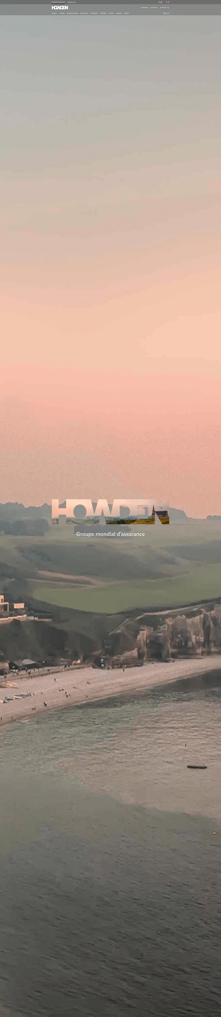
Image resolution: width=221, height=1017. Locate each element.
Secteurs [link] (54, 13)
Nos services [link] (84, 13)
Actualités (103, 13)
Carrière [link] (111, 13)
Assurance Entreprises (58, 2)
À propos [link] (119, 13)
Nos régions (94, 13)
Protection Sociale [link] (72, 13)
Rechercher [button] (163, 7)
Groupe (160, 2)
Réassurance (72, 2)
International (154, 7)
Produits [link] (62, 13)
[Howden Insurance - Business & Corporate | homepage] (60, 7)
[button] (166, 2)
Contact (126, 13)
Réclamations (144, 7)
